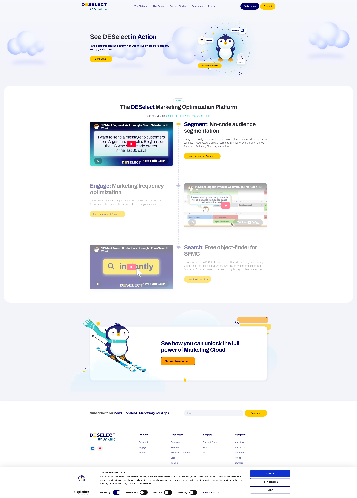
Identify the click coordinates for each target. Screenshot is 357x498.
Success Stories (178, 6)
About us (239, 442)
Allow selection (270, 482)
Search (142, 452)
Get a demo (250, 6)
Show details (208, 492)
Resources (197, 6)
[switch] (144, 492)
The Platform (141, 6)
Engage (142, 447)
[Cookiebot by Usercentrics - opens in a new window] (81, 492)
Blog (173, 458)
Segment (143, 442)
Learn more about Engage (106, 214)
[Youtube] (100, 448)
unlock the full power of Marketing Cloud (188, 115)
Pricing (211, 6)
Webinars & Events (180, 452)
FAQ (205, 452)
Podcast (175, 447)
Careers (239, 463)
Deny (270, 490)
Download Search (196, 279)
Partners (239, 452)
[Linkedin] (93, 448)
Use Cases (158, 6)
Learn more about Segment (201, 156)
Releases (175, 442)
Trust (205, 447)
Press (238, 458)
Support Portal (210, 442)
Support (268, 6)
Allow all (270, 473)
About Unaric (241, 447)
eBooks (174, 463)
